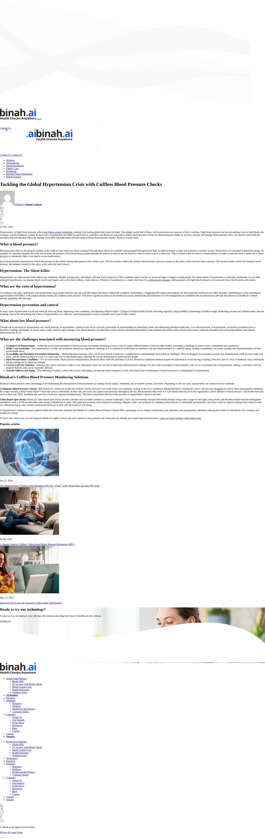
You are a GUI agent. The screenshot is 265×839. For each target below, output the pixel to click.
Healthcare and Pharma (23, 709)
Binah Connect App (22, 687)
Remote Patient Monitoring (19, 174)
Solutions (59, 123)
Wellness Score (19, 692)
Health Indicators (20, 689)
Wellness (10, 160)
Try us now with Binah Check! (27, 684)
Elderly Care (12, 168)
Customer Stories (20, 711)
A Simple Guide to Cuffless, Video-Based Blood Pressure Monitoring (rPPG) (37, 544)
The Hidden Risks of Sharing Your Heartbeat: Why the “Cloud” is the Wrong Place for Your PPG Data (50, 485)
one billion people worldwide (57, 232)
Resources (17, 725)
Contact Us (5, 128)
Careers (16, 731)
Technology (33, 123)
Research (46, 123)
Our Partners (18, 720)
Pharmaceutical (13, 176)
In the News (18, 722)
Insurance (17, 703)
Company (75, 123)
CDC (19, 293)
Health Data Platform (11, 123)
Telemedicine (12, 163)
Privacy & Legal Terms (11, 832)
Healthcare (11, 171)
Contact (10, 733)
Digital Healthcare (15, 165)
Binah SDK (18, 681)
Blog (14, 728)
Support (89, 123)
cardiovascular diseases (159, 280)
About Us (17, 717)
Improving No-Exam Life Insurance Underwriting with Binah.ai (31, 603)
